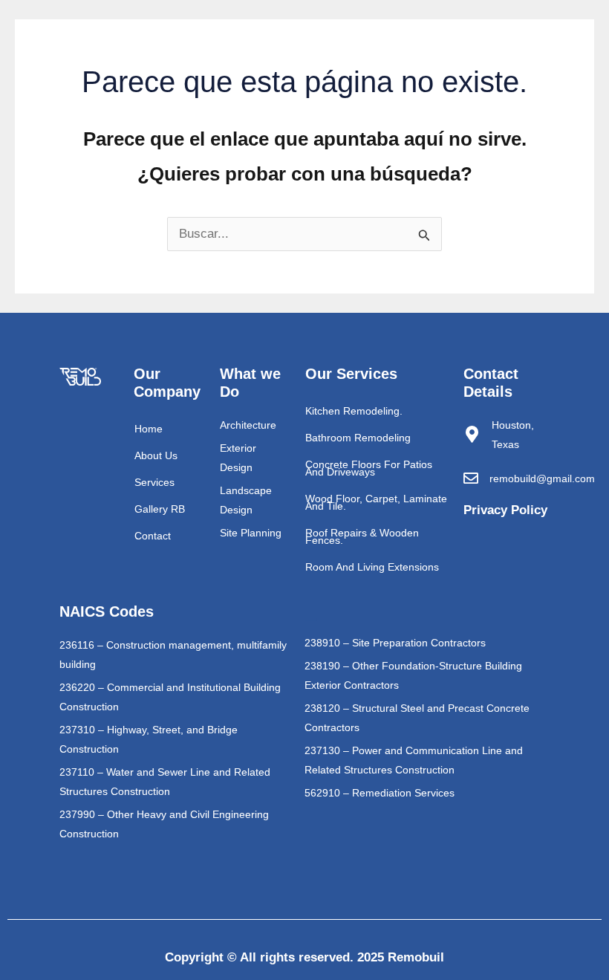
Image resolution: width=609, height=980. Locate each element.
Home (148, 429)
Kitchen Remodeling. (354, 411)
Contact (152, 536)
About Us (156, 455)
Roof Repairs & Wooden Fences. (362, 536)
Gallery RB (159, 509)
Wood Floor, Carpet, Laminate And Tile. (376, 502)
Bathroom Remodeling (358, 438)
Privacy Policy (505, 510)
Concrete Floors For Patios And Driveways (368, 468)
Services (154, 482)
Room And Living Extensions (372, 567)
